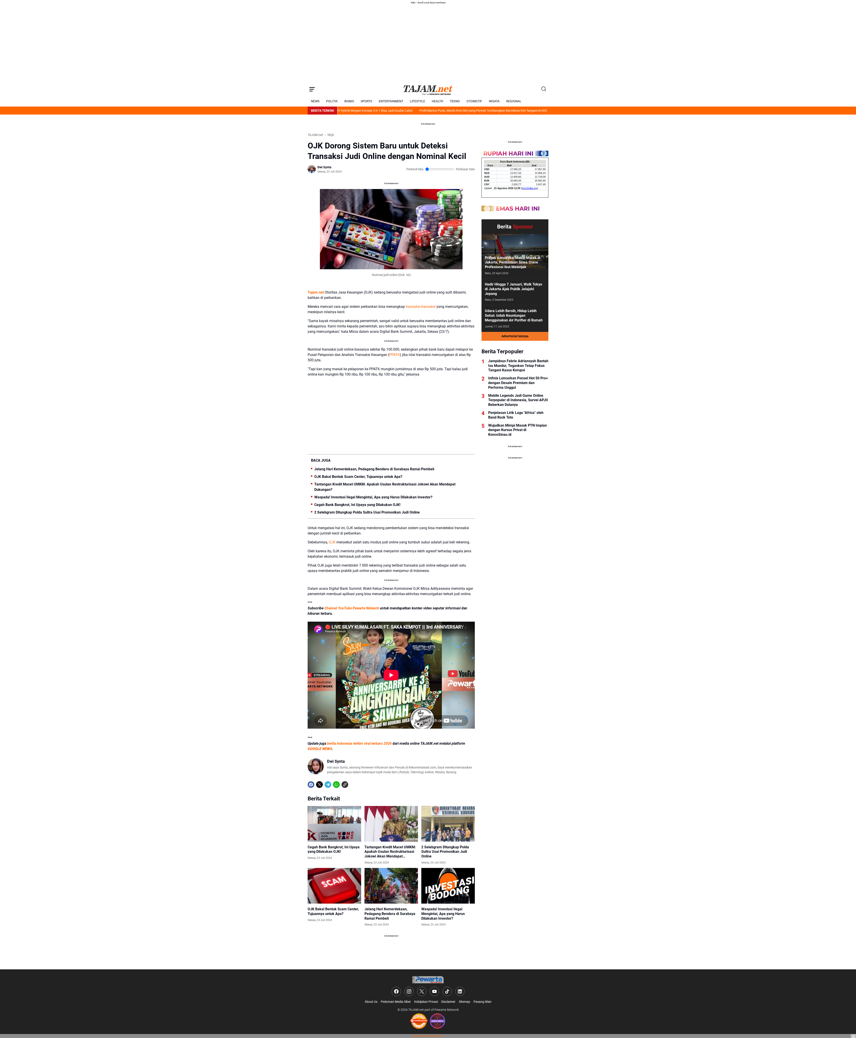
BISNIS (349, 101)
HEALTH (437, 101)
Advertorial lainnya (515, 336)
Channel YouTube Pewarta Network (351, 608)
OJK (332, 542)
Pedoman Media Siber (396, 1001)
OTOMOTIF (474, 101)
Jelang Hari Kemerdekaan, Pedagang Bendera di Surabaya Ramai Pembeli (374, 469)
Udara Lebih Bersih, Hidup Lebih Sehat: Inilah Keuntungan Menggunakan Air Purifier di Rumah (514, 315)
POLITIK (332, 101)
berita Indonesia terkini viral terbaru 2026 (359, 743)
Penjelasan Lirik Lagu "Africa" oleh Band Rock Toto (515, 415)
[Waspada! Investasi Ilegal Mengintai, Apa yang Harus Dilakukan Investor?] (448, 886)
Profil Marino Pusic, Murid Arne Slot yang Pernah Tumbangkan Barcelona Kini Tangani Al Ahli (431, 110)
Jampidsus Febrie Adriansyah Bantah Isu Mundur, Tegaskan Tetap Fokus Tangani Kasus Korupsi (518, 365)
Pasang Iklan (482, 1001)
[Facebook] (311, 784)
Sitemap (464, 1001)
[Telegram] (328, 784)
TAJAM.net (416, 1009)
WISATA (494, 101)
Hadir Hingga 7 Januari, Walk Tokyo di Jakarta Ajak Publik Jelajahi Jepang (513, 289)
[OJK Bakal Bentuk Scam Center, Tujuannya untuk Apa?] (334, 886)
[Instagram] (409, 991)
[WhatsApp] (336, 784)
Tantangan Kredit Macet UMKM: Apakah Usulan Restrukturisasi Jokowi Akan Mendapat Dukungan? (384, 487)
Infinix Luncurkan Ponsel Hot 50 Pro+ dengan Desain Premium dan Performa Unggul (518, 383)
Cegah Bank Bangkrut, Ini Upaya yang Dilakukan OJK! (357, 505)
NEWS (315, 101)
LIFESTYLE (417, 101)
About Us (371, 1001)
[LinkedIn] (460, 991)
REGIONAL (513, 101)
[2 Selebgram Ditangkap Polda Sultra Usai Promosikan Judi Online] (448, 824)
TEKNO (455, 101)
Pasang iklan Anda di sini (428, 1036)
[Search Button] (543, 89)
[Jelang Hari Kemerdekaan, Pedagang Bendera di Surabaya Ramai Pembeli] (391, 886)
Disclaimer (448, 1001)
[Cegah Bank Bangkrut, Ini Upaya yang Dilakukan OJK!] (334, 824)
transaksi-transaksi (421, 306)
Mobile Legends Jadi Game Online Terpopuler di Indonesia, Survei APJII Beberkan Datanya (518, 400)
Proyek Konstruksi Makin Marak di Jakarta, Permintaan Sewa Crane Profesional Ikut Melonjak (512, 262)
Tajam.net (316, 292)
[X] (319, 784)
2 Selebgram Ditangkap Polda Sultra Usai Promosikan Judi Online (367, 512)
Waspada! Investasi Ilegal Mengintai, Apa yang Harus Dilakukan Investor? (373, 497)
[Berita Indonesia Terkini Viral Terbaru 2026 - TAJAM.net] (428, 89)
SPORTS (366, 101)
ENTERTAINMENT (391, 101)
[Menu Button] (312, 89)
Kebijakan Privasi (426, 1001)
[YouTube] (434, 991)
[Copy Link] (345, 784)
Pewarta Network (446, 1009)
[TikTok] (447, 991)
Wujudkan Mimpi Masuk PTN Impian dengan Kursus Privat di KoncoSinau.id (517, 430)
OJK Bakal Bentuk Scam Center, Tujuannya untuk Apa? (358, 477)
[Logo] (427, 979)
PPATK (394, 355)
